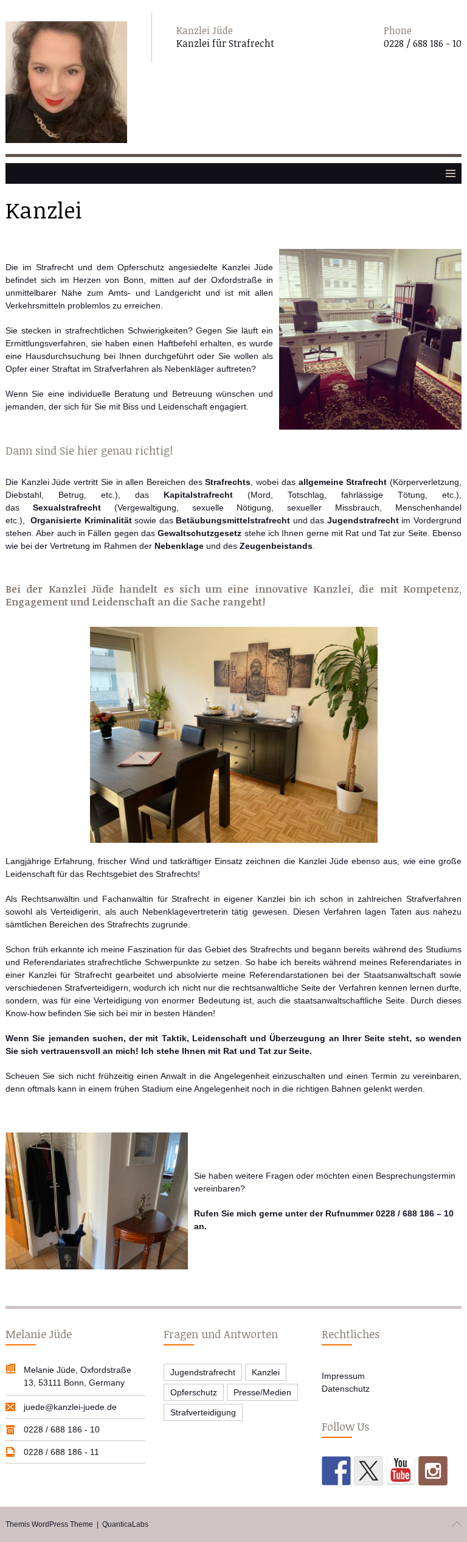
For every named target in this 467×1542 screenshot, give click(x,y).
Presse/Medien (262, 1392)
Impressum (343, 1376)
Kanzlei (266, 1372)
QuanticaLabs (125, 1524)
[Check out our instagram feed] (433, 1470)
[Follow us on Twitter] (368, 1470)
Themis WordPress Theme (49, 1524)
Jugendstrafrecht (202, 1372)
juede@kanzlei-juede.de (70, 1407)
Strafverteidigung (203, 1412)
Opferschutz (193, 1392)
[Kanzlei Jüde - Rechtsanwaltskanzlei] (66, 83)
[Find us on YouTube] (400, 1470)
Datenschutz (346, 1389)
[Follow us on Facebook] (336, 1470)
